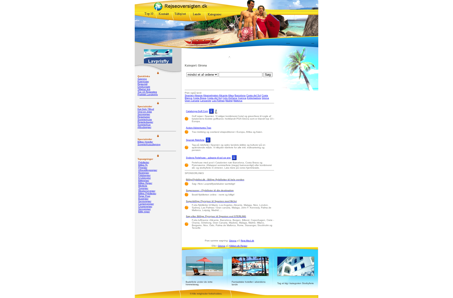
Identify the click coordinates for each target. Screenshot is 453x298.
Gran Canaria (192, 100)
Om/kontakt (144, 86)
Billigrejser (143, 180)
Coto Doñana (229, 98)
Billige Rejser (145, 183)
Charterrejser (145, 206)
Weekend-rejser (146, 191)
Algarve (198, 95)
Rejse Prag (144, 196)
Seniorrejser (144, 201)
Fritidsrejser (144, 175)
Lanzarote (205, 100)
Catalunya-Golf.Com (197, 111)
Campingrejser (146, 204)
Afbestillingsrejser (147, 170)
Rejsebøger (144, 117)
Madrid (229, 100)
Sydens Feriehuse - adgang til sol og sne (208, 157)
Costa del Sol (253, 95)
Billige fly (143, 165)
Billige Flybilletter (147, 193)
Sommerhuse (145, 119)
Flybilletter (143, 162)
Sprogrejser (144, 114)
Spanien (189, 95)
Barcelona (240, 95)
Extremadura (254, 98)
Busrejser (143, 198)
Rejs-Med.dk (247, 240)
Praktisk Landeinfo (148, 94)
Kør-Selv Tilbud (146, 109)
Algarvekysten (210, 95)
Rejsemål (142, 84)
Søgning (142, 79)
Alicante (223, 95)
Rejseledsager (145, 122)
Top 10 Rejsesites (147, 92)
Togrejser (143, 188)
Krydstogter (144, 178)
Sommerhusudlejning (149, 144)
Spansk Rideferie (195, 140)
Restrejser (143, 172)
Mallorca (237, 100)
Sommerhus (144, 124)
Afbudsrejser (144, 127)
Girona (265, 98)
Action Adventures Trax (198, 127)
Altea (231, 95)
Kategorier (143, 81)
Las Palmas (218, 100)
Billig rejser (144, 211)
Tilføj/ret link (144, 89)
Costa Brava (199, 98)
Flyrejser (142, 167)
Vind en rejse (145, 111)
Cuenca (242, 98)
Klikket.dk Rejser (238, 245)
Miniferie (142, 185)
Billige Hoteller (145, 142)
